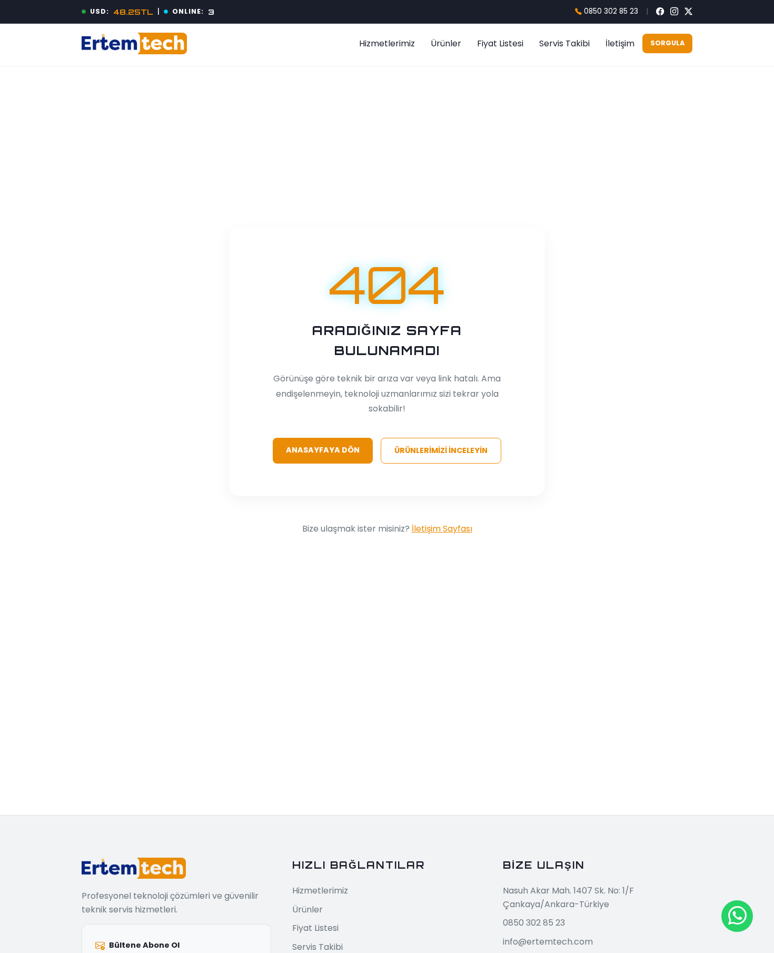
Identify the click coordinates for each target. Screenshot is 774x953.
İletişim (620, 43)
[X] (688, 11)
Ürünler (446, 43)
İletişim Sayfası (442, 529)
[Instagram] (674, 11)
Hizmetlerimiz (387, 43)
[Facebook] (660, 11)
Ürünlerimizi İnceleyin (441, 450)
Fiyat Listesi (500, 43)
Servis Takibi (564, 43)
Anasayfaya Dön (323, 450)
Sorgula (667, 42)
